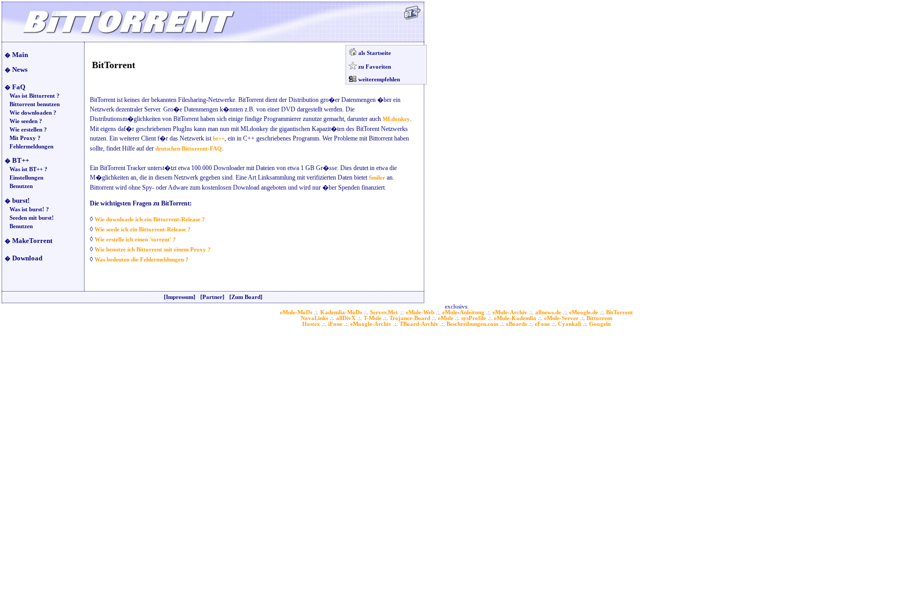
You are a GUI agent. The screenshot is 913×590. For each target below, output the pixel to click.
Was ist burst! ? (29, 209)
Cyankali (569, 324)
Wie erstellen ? (28, 130)
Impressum (179, 297)
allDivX (346, 318)
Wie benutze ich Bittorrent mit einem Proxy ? (153, 249)
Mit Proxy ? (25, 138)
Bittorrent (599, 318)
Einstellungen (26, 178)
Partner (212, 297)
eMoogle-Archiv (371, 324)
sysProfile (473, 318)
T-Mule (372, 318)
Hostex (311, 324)
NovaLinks (314, 318)
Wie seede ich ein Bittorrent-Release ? (143, 229)
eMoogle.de (583, 312)
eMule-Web (420, 312)
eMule (450, 312)
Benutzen (21, 186)
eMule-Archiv (509, 312)
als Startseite (374, 53)
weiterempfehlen (379, 79)
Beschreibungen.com (472, 324)
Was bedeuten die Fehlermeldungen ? (142, 260)
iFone (335, 324)
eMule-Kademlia (515, 318)
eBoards (516, 324)
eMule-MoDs (296, 312)
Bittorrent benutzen (35, 104)
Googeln (600, 324)
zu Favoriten (374, 67)
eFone (542, 324)
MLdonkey (396, 119)
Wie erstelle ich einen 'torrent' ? (135, 239)
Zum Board (245, 297)
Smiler (377, 178)
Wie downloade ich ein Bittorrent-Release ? (150, 219)
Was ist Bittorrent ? (35, 96)
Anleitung (472, 312)
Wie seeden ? (26, 121)
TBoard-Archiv (419, 324)
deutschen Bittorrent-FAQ (188, 149)
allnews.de (548, 312)
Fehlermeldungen (31, 146)
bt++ (219, 139)
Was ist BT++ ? (29, 169)
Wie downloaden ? (33, 113)
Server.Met (384, 312)
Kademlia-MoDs (341, 312)
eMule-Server (561, 318)
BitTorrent (619, 312)
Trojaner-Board (409, 318)
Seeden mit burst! (32, 218)
